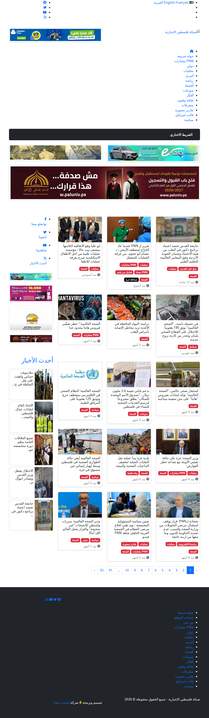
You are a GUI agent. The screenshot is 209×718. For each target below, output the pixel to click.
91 (110, 570)
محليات (188, 70)
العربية (158, 2)
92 (102, 570)
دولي (190, 66)
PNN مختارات (183, 61)
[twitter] (45, 7)
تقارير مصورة (184, 110)
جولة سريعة (185, 56)
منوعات (188, 90)
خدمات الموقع (183, 7)
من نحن (188, 12)
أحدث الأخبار (37, 360)
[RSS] (45, 17)
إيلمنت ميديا (62, 702)
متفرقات (187, 105)
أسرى (189, 75)
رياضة (189, 80)
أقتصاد (189, 85)
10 (127, 570)
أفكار (190, 95)
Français (182, 2)
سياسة (188, 120)
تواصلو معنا (185, 17)
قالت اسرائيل (184, 115)
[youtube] (45, 12)
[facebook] (45, 2)
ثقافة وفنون (185, 100)
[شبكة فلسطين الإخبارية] (182, 30)
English (169, 2)
